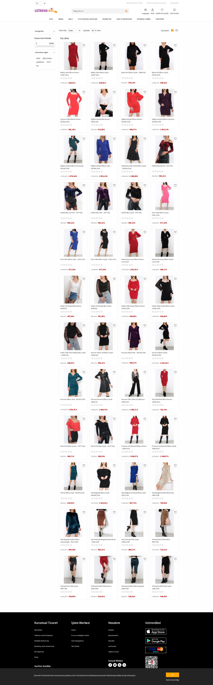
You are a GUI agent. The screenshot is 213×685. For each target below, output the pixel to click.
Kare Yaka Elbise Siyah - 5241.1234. (103, 259)
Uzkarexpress (174, 3)
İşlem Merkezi (80, 623)
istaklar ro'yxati (113, 652)
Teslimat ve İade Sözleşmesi (43, 635)
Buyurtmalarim (113, 635)
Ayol (51, 19)
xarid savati (112, 646)
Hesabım (114, 623)
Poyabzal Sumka (144, 19)
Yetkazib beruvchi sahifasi (134, 3)
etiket (49, 62)
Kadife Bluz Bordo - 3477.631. (162, 166)
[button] (145, 12)
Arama (73, 630)
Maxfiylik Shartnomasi (41, 641)
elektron (160, 19)
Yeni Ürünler (75, 646)
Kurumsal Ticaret (46, 623)
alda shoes (47, 58)
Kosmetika (106, 19)
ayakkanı (40, 62)
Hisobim (111, 630)
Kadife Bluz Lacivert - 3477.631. (71, 213)
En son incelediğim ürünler (80, 635)
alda (38, 58)
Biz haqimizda (39, 652)
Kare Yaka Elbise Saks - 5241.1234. (72, 259)
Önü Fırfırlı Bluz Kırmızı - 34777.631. (73, 446)
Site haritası (38, 630)
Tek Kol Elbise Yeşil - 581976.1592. (72, 493)
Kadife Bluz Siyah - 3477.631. (131, 213)
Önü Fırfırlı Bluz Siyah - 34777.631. (103, 446)
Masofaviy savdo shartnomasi (44, 646)
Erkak (60, 19)
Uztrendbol (153, 623)
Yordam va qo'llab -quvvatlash (156, 3)
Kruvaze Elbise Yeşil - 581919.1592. (72, 399)
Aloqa (36, 657)
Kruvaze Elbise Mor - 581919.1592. (133, 353)
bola (71, 19)
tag (37, 66)
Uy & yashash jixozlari (87, 19)
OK (172, 675)
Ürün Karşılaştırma (77, 641)
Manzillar (111, 641)
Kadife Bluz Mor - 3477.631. (100, 213)
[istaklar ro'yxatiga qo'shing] (83, 45)
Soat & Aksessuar (124, 19)
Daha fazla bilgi (172, 680)
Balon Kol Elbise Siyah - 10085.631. (133, 72)
